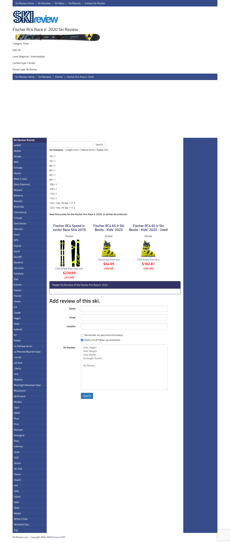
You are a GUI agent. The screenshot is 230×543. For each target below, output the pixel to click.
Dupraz (17, 245)
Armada (18, 167)
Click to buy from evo (109, 259)
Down (17, 234)
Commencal (20, 212)
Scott (16, 452)
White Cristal (20, 519)
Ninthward (19, 396)
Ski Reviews (44, 3)
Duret (17, 251)
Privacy (56, 537)
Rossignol (19, 435)
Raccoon (18, 429)
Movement (20, 390)
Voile (16, 491)
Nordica (18, 402)
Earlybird (18, 273)
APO (16, 162)
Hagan (17, 318)
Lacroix (17, 357)
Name (72, 308)
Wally (17, 508)
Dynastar (19, 268)
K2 (15, 335)
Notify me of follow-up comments (102, 340)
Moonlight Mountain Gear (27, 385)
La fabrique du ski (23, 346)
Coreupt (18, 218)
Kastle (17, 340)
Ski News (60, 3)
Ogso (16, 407)
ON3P (17, 413)
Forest (17, 301)
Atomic (17, 173)
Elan (16, 279)
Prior (16, 424)
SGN (16, 457)
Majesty (18, 379)
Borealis (18, 201)
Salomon (18, 446)
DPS (16, 240)
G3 (15, 307)
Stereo (17, 474)
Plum (16, 418)
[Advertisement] (115, 110)
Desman (18, 229)
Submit (87, 396)
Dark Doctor (20, 223)
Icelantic (18, 329)
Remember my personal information (103, 335)
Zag (16, 530)
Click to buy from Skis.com (69, 268)
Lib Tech (18, 363)
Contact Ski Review (95, 3)
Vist (16, 485)
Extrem (18, 285)
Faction (18, 290)
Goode (17, 312)
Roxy (16, 441)
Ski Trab (18, 469)
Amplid (17, 156)
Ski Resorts (74, 3)
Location (70, 326)
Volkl (16, 502)
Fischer (59, 77)
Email (72, 317)
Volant (17, 496)
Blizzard (18, 190)
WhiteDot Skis (21, 524)
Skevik (17, 463)
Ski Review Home (24, 3)
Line (16, 374)
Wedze (17, 513)
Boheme (18, 195)
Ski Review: (69, 347)
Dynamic (18, 262)
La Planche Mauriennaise (27, 351)
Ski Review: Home (24, 77)
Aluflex (17, 151)
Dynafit (18, 257)
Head (16, 324)
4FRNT (17, 145)
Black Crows (20, 179)
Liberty (17, 368)
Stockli (17, 480)
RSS (63, 537)
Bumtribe (19, 206)
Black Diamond (22, 184)
